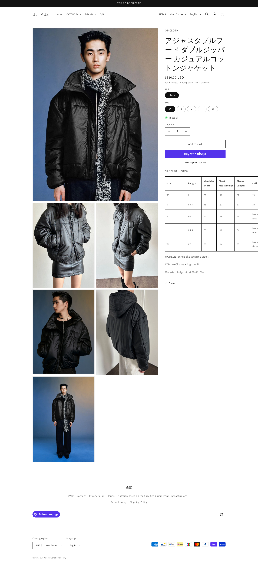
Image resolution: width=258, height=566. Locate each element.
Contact (81, 495)
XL (213, 109)
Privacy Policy (96, 495)
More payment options (195, 162)
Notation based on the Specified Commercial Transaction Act (152, 495)
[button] (73, 14)
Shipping (182, 82)
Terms (111, 495)
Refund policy (119, 502)
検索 (71, 495)
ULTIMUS (44, 558)
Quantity (169, 124)
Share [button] (172, 283)
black (172, 95)
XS (170, 109)
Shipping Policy (138, 502)
